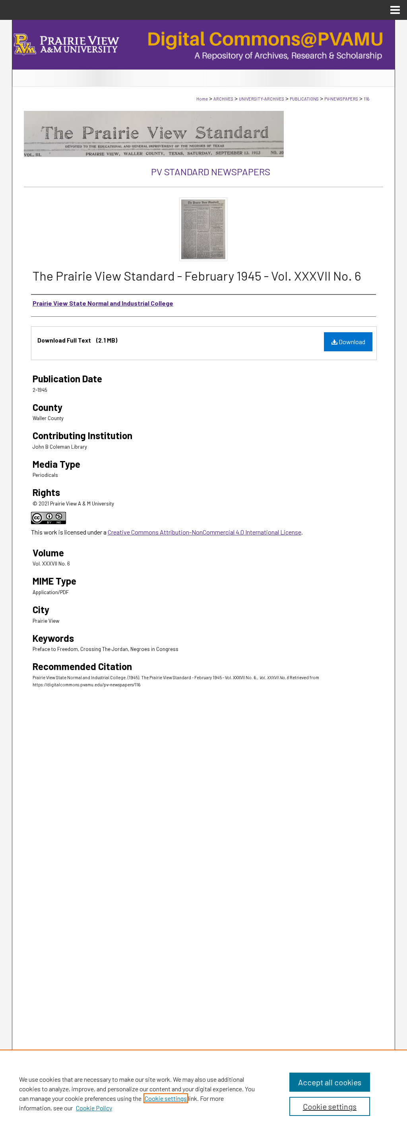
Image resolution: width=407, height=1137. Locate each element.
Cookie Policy (94, 1108)
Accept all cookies (329, 1082)
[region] (203, 1093)
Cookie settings (166, 1098)
